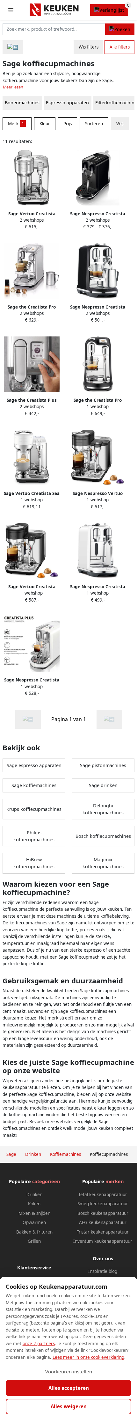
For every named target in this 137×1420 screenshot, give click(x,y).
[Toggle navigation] (11, 10)
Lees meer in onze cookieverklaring (88, 1357)
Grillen (34, 1241)
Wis (119, 124)
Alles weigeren (69, 1406)
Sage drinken (103, 785)
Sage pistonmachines (103, 765)
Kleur (45, 124)
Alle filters (120, 47)
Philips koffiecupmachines (33, 836)
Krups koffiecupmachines (33, 809)
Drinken (34, 1194)
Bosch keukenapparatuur (102, 1213)
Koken (34, 1204)
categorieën (46, 1181)
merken (114, 1181)
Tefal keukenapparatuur (102, 1194)
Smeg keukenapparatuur (102, 1204)
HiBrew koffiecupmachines (33, 863)
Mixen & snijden (34, 1213)
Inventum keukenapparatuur (102, 1241)
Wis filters (88, 47)
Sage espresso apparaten (34, 765)
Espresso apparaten (67, 103)
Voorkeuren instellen (68, 1371)
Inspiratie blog (102, 1271)
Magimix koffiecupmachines (103, 863)
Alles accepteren (68, 1388)
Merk (16, 124)
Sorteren (94, 124)
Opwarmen (34, 1222)
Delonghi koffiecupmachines (103, 809)
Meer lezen (13, 87)
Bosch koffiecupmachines (103, 836)
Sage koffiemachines (33, 785)
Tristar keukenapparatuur (103, 1232)
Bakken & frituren (34, 1232)
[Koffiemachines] (13, 47)
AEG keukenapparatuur (102, 1222)
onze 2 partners (39, 1343)
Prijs (67, 124)
